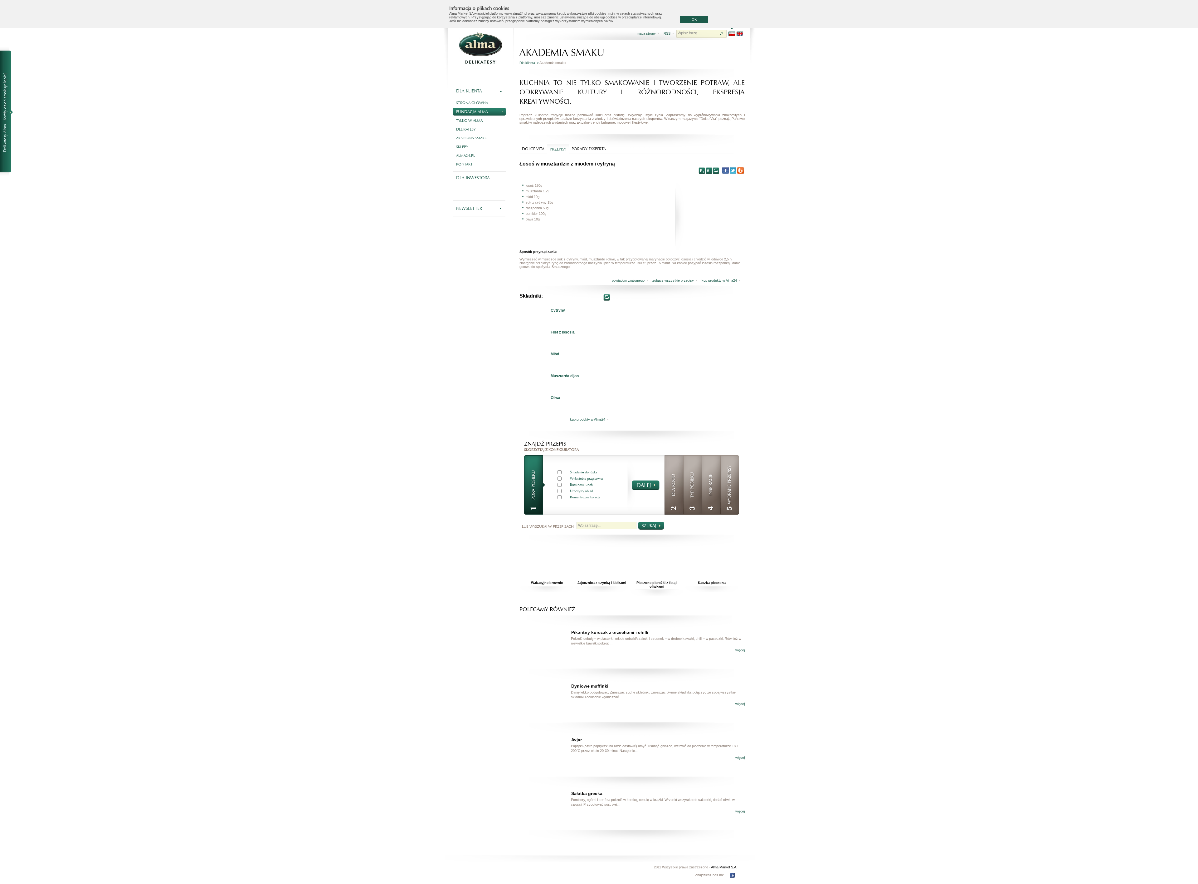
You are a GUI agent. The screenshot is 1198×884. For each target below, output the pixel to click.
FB (732, 875)
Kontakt (464, 164)
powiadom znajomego (628, 280)
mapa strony (646, 33)
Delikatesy (465, 129)
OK (694, 19)
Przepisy (558, 149)
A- (708, 170)
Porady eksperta (589, 148)
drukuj (715, 170)
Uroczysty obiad (581, 491)
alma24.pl (465, 155)
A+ (702, 170)
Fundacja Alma (472, 111)
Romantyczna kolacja (585, 497)
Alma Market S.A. (724, 867)
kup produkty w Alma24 (719, 280)
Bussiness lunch (581, 484)
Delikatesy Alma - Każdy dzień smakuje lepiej (8, 112)
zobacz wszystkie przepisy (673, 280)
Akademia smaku (471, 138)
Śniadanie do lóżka (583, 472)
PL (731, 34)
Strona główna (472, 102)
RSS (667, 33)
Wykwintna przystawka (586, 478)
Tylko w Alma (469, 120)
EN (740, 34)
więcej (740, 650)
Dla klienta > (529, 63)
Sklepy (462, 146)
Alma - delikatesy (480, 48)
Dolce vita (533, 148)
